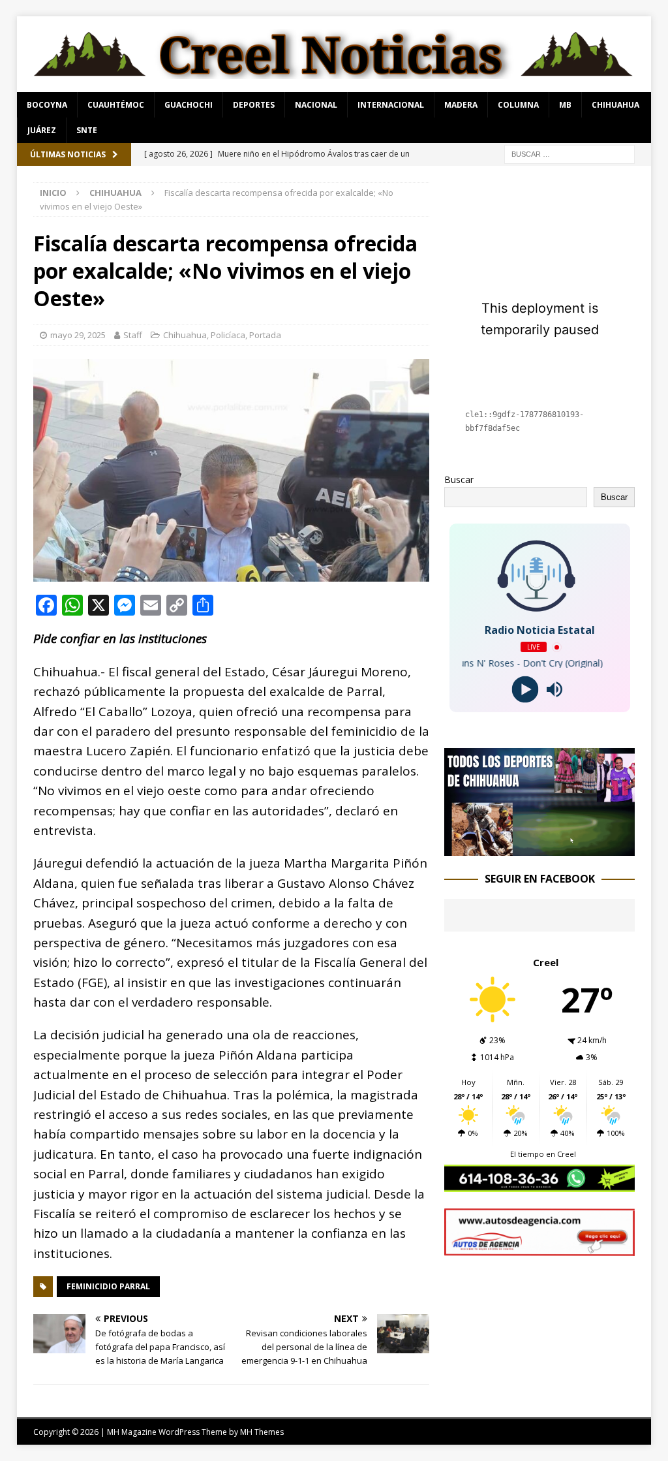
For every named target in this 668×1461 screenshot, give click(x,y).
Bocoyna (47, 104)
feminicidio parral (108, 1286)
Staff (132, 335)
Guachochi (188, 104)
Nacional (316, 104)
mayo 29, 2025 (78, 335)
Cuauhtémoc (115, 104)
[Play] (524, 689)
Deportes (254, 104)
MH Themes (262, 1431)
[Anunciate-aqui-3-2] (539, 1248)
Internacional (390, 104)
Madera (461, 104)
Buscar (459, 479)
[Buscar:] (569, 153)
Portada (265, 335)
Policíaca (228, 335)
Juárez (41, 130)
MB (565, 104)
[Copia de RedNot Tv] (539, 847)
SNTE (86, 130)
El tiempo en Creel (543, 1154)
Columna (518, 104)
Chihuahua (615, 104)
